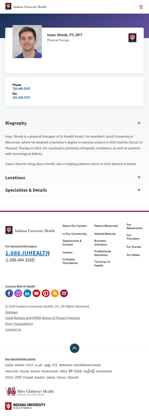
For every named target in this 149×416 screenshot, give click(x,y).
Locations (15, 178)
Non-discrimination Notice (20, 359)
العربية (38, 364)
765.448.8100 (21, 88)
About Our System (74, 226)
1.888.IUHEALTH (27, 253)
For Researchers (135, 226)
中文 (55, 364)
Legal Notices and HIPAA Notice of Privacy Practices (42, 318)
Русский (28, 377)
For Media (133, 255)
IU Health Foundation (70, 261)
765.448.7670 (21, 97)
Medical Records (105, 234)
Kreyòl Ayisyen (49, 371)
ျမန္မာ (47, 364)
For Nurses (134, 247)
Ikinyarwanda (104, 371)
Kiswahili (39, 377)
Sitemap (11, 312)
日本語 (78, 371)
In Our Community (74, 234)
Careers (67, 252)
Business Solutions (100, 242)
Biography (16, 123)
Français (24, 371)
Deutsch (35, 371)
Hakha (63, 371)
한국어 (9, 377)
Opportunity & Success (72, 242)
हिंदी (71, 371)
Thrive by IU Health (102, 263)
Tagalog (50, 377)
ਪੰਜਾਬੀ (18, 377)
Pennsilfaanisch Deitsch (87, 364)
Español (19, 364)
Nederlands (65, 364)
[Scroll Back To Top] (74, 348)
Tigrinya (61, 377)
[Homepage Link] (26, 7)
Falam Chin (11, 371)
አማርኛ (29, 364)
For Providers (133, 237)
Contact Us (13, 329)
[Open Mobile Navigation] (141, 7)
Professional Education (102, 253)
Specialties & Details (26, 190)
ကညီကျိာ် (89, 371)
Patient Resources (106, 226)
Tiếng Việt (73, 377)
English (9, 364)
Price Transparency (19, 324)
